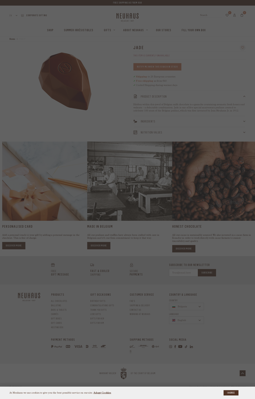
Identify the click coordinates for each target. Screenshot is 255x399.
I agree (231, 392)
